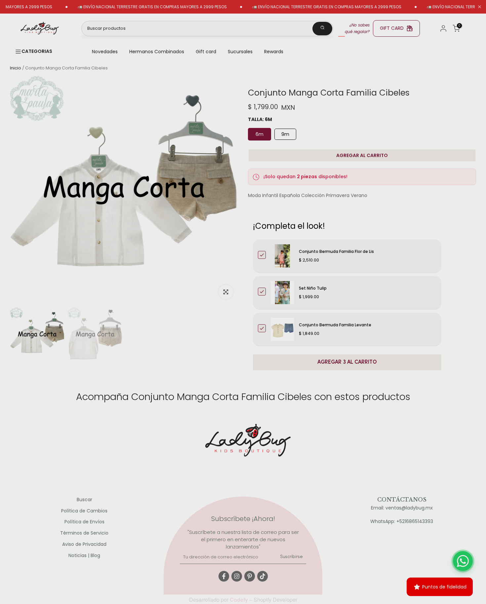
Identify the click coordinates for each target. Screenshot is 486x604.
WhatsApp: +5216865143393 (401, 521)
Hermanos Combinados (156, 51)
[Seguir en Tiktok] (262, 576)
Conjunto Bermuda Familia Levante (335, 325)
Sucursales (240, 51)
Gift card (206, 51)
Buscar (84, 500)
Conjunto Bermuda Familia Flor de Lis (336, 251)
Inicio (15, 68)
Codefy (239, 599)
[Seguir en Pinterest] (249, 576)
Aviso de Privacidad (84, 544)
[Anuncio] (136, 7)
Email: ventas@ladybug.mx (402, 508)
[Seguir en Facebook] (223, 576)
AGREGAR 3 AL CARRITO (347, 362)
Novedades (105, 51)
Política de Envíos (84, 522)
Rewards (273, 51)
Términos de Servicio (84, 533)
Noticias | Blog (84, 555)
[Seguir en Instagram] (236, 576)
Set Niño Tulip (313, 288)
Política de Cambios (84, 511)
